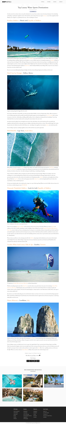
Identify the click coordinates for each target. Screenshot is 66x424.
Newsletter (25, 411)
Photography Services (28, 415)
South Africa (29, 131)
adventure (45, 15)
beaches (47, 125)
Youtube (34, 417)
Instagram (35, 411)
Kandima (52, 60)
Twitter (34, 414)
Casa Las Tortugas (50, 115)
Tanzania (42, 244)
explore (53, 226)
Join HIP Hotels (46, 412)
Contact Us (45, 414)
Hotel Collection (16, 411)
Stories (48, 1)
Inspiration (15, 414)
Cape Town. (9, 169)
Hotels (42, 1)
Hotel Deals (16, 412)
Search (60, 1)
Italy (28, 300)
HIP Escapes (26, 418)
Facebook (35, 412)
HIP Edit (15, 418)
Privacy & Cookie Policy (47, 415)
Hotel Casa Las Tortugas (14, 73)
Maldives (31, 238)
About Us (45, 411)
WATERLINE (11, 131)
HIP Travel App (26, 414)
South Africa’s (51, 167)
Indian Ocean (27, 65)
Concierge (25, 412)
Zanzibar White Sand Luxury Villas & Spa (20, 244)
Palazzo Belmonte (12, 300)
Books (54, 1)
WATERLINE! (24, 185)
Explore (41, 177)
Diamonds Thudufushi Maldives (17, 188)
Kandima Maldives (13, 20)
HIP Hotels (15, 409)
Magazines (25, 417)
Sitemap (44, 417)
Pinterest (35, 415)
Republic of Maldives (34, 20)
